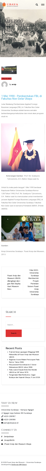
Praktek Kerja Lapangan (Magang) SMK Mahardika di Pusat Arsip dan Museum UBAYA (24, 354)
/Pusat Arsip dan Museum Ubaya (17, 444)
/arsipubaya (8, 436)
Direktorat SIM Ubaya (19, 464)
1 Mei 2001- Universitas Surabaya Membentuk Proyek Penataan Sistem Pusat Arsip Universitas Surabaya (33, 282)
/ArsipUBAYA (8, 440)
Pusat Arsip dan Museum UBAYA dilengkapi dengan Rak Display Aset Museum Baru (14, 282)
